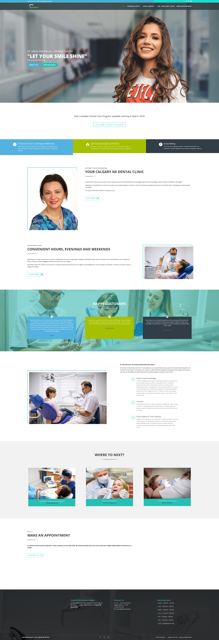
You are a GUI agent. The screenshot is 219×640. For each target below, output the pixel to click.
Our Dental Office (133, 6)
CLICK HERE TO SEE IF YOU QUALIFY (109, 125)
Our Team (90, 198)
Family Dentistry (52, 503)
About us (33, 65)
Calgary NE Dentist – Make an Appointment (180, 637)
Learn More (34, 274)
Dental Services (148, 6)
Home (123, 6)
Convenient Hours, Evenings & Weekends (36, 143)
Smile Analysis (167, 503)
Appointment (49, 65)
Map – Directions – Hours (166, 6)
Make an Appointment (184, 6)
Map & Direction (160, 637)
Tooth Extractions (109, 503)
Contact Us (34, 555)
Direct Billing (169, 143)
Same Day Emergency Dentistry (105, 143)
